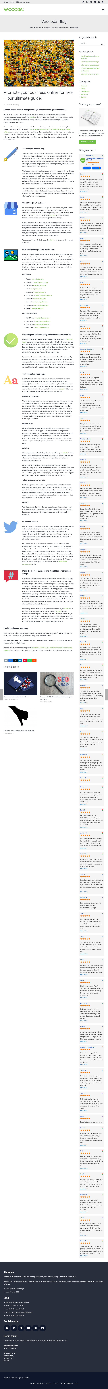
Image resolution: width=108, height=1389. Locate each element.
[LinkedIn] (95, 2)
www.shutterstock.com (42, 321)
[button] (103, 9)
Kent (45, 1277)
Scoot (24, 342)
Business (9, 105)
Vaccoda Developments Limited (94, 159)
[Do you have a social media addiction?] (20, 683)
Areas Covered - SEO (12, 1292)
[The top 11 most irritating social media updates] (20, 717)
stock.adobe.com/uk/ (42, 328)
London (61, 1277)
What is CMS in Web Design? (90, 65)
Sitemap (32, 1383)
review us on (95, 167)
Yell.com (69, 339)
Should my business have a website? (17, 1302)
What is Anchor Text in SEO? (90, 74)
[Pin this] (25, 660)
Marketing (16, 105)
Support (83, 97)
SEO (76, 1281)
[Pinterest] (102, 2)
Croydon (50, 1277)
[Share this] (10, 660)
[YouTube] (99, 2)
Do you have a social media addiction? (16, 697)
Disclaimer (40, 1383)
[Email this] (6, 660)
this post (67, 609)
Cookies (48, 1383)
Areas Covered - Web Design (15, 1289)
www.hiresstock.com (41, 282)
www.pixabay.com (38, 279)
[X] (91, 2)
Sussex (66, 1277)
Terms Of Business (67, 1383)
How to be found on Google (90, 62)
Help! (76, 1383)
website (32, 117)
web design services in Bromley (25, 1277)
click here (52, 215)
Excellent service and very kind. (91, 1122)
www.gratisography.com (44, 295)
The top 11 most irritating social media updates (19, 730)
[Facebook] (83, 2)
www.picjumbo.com (39, 285)
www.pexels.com (36, 289)
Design (83, 89)
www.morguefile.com (40, 302)
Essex (74, 1277)
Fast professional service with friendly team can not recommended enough (90, 905)
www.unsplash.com (39, 298)
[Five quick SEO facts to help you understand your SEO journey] (57, 683)
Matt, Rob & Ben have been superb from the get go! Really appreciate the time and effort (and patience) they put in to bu (91, 428)
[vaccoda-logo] (14, 9)
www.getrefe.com (37, 308)
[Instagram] (87, 2)
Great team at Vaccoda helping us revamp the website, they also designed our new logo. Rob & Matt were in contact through (91, 1036)
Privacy (56, 1383)
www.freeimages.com (41, 305)
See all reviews (86, 167)
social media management (86, 1281)
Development (85, 91)
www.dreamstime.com (41, 324)
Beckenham (39, 1277)
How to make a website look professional (19, 1312)
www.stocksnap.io (39, 292)
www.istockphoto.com (41, 318)
